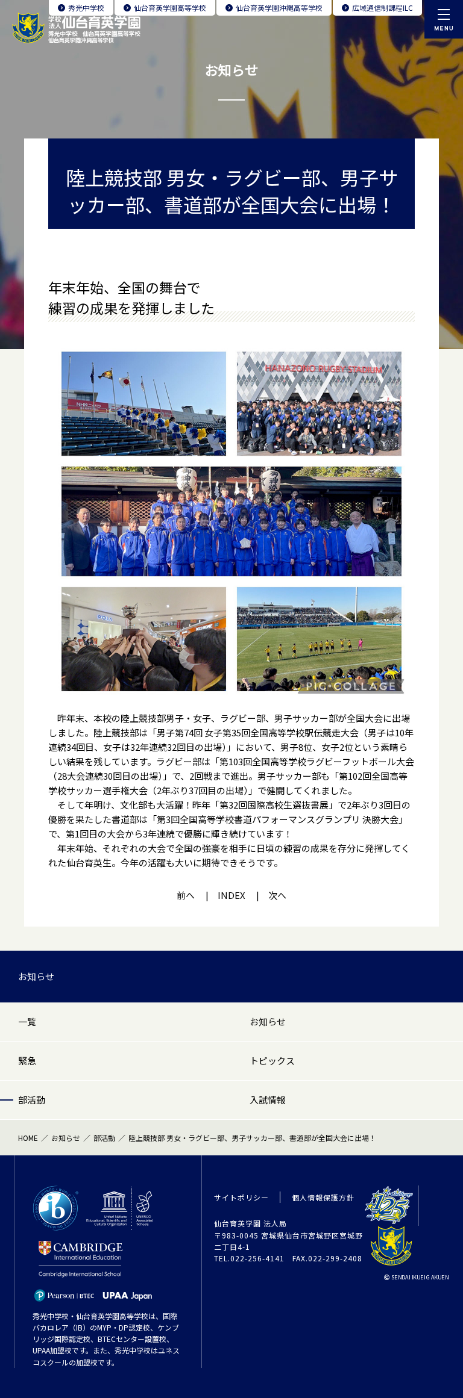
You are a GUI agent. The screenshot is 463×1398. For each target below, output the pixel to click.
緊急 (27, 1060)
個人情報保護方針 (323, 1197)
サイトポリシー (241, 1197)
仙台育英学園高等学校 (170, 7)
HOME (28, 1137)
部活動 (31, 1099)
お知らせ (36, 976)
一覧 (27, 1021)
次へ (277, 895)
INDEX (231, 895)
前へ (186, 895)
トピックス (272, 1060)
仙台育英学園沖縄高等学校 (279, 7)
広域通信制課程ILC (382, 7)
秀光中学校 (86, 7)
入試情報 (268, 1099)
